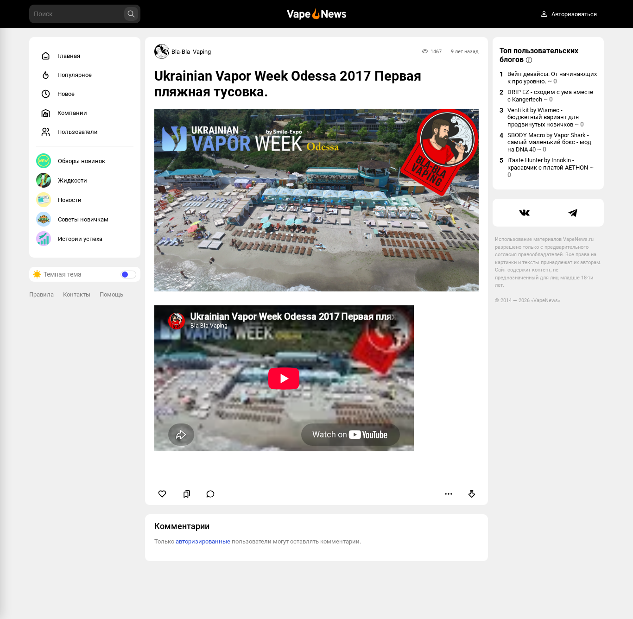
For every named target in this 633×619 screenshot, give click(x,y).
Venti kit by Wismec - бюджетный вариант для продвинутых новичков (545, 117)
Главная (68, 55)
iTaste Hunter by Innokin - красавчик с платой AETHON (550, 167)
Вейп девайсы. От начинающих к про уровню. (552, 77)
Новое (66, 93)
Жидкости (72, 180)
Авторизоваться (574, 14)
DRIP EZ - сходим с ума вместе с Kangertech (550, 95)
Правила (41, 294)
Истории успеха (80, 238)
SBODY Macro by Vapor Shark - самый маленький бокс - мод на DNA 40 (549, 142)
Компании (72, 112)
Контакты (76, 294)
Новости (70, 199)
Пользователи (77, 131)
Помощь (111, 294)
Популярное (74, 74)
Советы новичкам (83, 219)
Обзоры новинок (81, 161)
